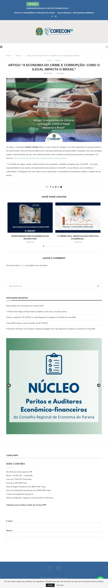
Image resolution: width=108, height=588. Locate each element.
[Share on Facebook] (50, 187)
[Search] (106, 47)
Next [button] (98, 386)
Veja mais (60, 585)
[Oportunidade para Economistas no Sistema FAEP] (30, 217)
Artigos (18, 56)
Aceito (50, 585)
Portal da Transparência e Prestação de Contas (34, 13)
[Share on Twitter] (53, 187)
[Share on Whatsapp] (58, 187)
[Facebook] (52, 16)
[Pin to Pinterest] (56, 187)
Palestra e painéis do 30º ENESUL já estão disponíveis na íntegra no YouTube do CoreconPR (41, 317)
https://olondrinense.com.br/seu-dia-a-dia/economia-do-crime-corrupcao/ (40, 158)
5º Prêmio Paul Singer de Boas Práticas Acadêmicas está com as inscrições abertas (36, 312)
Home (8, 56)
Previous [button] (9, 386)
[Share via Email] (61, 187)
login (23, 265)
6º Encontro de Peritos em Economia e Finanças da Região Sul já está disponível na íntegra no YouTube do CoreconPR (50, 329)
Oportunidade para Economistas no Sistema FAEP (25, 306)
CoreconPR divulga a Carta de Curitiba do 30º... (47, 8)
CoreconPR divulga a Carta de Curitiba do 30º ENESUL (27, 323)
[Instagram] (55, 16)
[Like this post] (47, 187)
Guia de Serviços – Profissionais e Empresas (75, 13)
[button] (41, 4)
